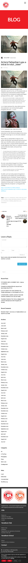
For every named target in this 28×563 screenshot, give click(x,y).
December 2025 (4, 336)
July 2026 (3, 323)
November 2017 (4, 436)
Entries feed (3, 476)
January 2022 (4, 405)
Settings (15, 560)
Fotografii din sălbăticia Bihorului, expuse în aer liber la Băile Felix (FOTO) (11, 287)
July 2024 (3, 356)
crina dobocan (19, 197)
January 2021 (4, 421)
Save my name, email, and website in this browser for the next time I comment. (13, 258)
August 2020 (4, 431)
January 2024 (4, 364)
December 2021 (4, 408)
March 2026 (3, 328)
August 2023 (4, 372)
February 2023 (4, 382)
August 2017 (3, 439)
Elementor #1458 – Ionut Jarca (7, 311)
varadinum (4, 202)
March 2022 (3, 400)
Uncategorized (4, 464)
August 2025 (4, 338)
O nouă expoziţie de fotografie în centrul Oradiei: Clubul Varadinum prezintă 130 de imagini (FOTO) (19, 218)
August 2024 (4, 354)
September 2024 (4, 351)
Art (1, 451)
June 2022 (3, 395)
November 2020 (4, 426)
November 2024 (4, 346)
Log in (2, 474)
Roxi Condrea (9, 201)
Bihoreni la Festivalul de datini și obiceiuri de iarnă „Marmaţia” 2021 (9, 221)
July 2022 (3, 392)
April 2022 (3, 398)
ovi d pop (3, 201)
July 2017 (3, 441)
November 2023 (4, 367)
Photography (4, 456)
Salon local (3, 461)
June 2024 (3, 359)
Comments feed (4, 479)
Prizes (2, 459)
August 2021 (3, 416)
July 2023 (3, 374)
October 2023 (4, 369)
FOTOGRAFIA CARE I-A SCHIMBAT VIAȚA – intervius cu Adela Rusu (12, 283)
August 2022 (4, 390)
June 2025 (3, 341)
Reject (9, 560)
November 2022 (4, 387)
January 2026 (4, 333)
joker (5, 199)
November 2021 (4, 410)
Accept (4, 560)
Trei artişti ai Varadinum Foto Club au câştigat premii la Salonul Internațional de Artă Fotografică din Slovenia (12, 301)
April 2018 (3, 434)
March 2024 (3, 361)
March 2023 (3, 379)
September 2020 (4, 428)
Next (24, 211)
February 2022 (4, 403)
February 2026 (4, 331)
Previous (4, 211)
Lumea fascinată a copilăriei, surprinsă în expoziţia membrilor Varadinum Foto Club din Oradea (12, 295)
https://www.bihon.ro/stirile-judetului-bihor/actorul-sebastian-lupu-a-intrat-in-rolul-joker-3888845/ (14, 189)
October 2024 (4, 349)
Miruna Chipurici (21, 199)
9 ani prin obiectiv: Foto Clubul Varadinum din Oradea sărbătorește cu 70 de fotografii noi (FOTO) (12, 291)
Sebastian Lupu (17, 201)
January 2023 (4, 385)
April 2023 (3, 377)
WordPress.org (4, 481)
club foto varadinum (9, 197)
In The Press (5, 67)
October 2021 (4, 413)
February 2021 (4, 418)
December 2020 (4, 423)
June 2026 (3, 325)
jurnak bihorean (12, 199)
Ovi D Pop (6, 57)
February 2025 (4, 343)
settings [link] (12, 558)
